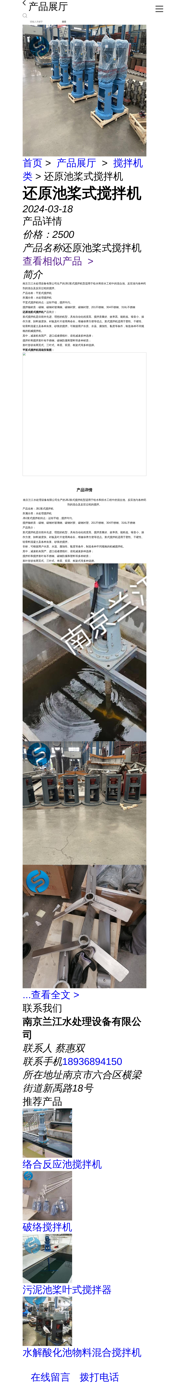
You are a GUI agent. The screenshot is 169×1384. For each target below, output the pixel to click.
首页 (32, 162)
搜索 (64, 21)
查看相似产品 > (58, 261)
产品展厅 (76, 162)
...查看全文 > (51, 994)
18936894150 (92, 1061)
